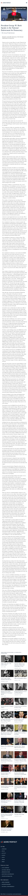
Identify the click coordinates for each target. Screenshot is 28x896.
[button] (26, 2)
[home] (5, 2)
